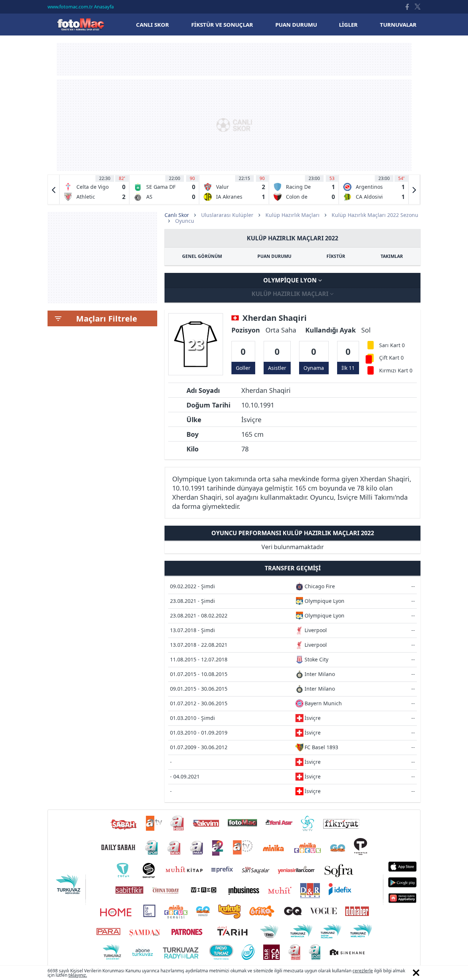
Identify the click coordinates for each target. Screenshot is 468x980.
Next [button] (414, 189)
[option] (94, 189)
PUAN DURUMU (274, 256)
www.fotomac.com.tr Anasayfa (81, 6)
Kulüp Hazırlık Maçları (292, 214)
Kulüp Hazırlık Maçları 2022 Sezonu (375, 214)
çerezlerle (362, 971)
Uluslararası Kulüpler (227, 214)
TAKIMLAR (392, 256)
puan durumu (296, 24)
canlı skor (152, 24)
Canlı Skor (80, 24)
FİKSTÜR (336, 256)
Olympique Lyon (290, 280)
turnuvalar (398, 24)
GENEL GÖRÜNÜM (202, 256)
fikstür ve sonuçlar (222, 24)
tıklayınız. (77, 975)
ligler (348, 24)
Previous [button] (54, 189)
